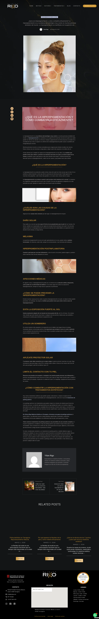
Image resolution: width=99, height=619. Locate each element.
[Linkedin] (14, 604)
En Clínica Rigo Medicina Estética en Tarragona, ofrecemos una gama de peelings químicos (47, 414)
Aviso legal (50, 616)
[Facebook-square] (10, 604)
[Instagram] (6, 604)
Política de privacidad (39, 616)
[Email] (12, 118)
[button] (20, 558)
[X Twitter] (12, 111)
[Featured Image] (20, 522)
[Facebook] (12, 108)
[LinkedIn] (12, 115)
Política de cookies (60, 616)
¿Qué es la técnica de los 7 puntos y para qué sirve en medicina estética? (79, 539)
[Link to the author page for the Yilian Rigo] (41, 29)
